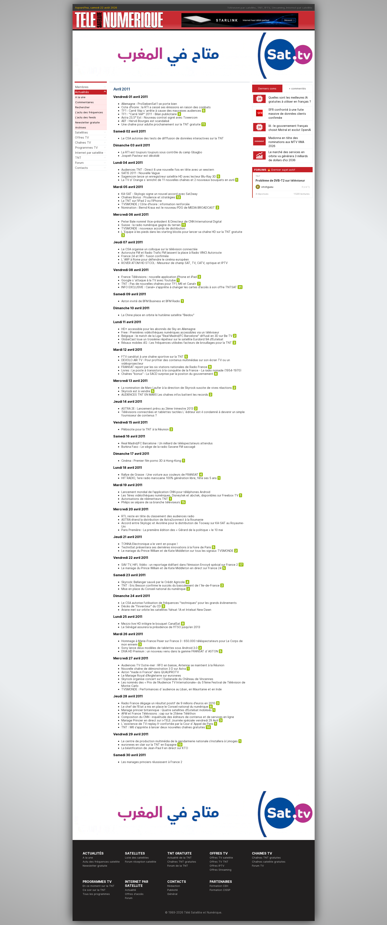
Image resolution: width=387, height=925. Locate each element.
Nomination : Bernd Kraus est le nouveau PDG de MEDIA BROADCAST (168, 207)
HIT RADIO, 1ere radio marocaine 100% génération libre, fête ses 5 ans (169, 478)
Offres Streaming (220, 869)
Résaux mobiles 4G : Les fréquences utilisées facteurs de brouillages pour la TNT (176, 342)
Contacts (81, 168)
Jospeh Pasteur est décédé (140, 155)
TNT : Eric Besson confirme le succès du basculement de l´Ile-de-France (170, 585)
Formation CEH (219, 885)
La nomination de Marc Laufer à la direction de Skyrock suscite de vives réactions (176, 387)
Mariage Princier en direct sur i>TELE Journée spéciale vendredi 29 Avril (169, 720)
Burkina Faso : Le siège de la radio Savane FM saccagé (158, 446)
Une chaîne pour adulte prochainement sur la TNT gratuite (161, 124)
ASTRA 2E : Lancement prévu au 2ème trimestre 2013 (157, 408)
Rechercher (82, 107)
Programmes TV (86, 147)
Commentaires (84, 102)
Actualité (130, 889)
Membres (81, 87)
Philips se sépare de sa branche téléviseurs (150, 502)
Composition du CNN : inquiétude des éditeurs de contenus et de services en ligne (177, 717)
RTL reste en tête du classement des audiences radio (157, 516)
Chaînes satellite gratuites (268, 861)
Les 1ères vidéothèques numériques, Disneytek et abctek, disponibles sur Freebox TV (179, 495)
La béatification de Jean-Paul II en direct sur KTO (154, 748)
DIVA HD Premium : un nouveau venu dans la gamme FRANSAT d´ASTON (169, 651)
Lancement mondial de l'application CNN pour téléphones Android (165, 492)
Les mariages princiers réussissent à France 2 (151, 762)
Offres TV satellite (221, 857)
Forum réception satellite (140, 861)
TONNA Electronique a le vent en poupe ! (149, 544)
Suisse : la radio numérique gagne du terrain (151, 225)
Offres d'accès (134, 894)
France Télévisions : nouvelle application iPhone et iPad (159, 277)
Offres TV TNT (219, 861)
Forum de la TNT (177, 865)
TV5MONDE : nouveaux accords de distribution (153, 228)
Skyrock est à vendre (135, 391)
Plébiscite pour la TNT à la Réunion (145, 429)
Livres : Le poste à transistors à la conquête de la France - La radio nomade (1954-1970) (181, 370)
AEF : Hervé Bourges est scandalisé (145, 121)
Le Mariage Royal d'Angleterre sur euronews (151, 675)
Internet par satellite (299, 7)
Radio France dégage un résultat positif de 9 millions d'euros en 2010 (168, 703)
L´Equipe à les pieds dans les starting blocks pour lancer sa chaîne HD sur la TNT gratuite (181, 231)
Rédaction (173, 885)
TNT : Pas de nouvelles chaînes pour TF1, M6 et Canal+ (158, 283)
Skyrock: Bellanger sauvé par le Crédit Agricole (153, 582)
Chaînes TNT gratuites (181, 861)
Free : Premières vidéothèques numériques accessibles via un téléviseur (170, 332)
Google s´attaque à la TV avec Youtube (148, 280)
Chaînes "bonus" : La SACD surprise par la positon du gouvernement (167, 373)
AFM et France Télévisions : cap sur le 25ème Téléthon (158, 713)
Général (172, 894)
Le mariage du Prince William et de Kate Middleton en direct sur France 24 (171, 568)
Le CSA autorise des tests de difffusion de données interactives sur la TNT (172, 138)
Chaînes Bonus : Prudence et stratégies (148, 197)
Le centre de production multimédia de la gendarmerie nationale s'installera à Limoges (179, 741)
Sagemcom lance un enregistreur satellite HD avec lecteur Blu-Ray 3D (168, 176)
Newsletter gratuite (87, 122)
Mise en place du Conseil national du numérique (153, 589)
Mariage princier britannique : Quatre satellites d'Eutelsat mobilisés (166, 710)
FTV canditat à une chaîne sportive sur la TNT (152, 356)
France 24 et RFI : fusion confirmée (145, 256)
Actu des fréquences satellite (101, 861)
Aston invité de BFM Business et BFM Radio (150, 301)
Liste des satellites (137, 857)
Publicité (172, 889)
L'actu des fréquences (89, 112)
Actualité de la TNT (179, 857)
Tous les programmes (96, 894)
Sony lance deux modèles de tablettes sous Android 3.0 (159, 648)
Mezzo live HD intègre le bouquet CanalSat (150, 623)
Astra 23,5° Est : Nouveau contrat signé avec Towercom (159, 117)
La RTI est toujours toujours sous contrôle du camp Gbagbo (161, 152)
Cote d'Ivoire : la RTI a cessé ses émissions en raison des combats (166, 107)
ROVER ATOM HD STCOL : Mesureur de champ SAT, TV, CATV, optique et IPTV (174, 263)
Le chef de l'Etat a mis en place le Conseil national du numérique (164, 706)
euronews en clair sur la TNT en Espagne (149, 744)
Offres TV (82, 137)
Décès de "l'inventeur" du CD (141, 606)
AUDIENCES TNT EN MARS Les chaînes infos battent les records (164, 394)
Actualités (82, 92)
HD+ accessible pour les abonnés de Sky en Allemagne (158, 329)
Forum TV (258, 865)
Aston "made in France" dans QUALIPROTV (150, 672)
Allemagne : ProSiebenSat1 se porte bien (149, 103)
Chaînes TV (83, 142)
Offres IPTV (217, 865)
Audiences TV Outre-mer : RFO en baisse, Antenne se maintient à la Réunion (172, 665)
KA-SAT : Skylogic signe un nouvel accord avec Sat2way (159, 194)
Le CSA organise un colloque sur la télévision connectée (159, 249)
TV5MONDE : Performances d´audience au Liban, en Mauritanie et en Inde (171, 689)
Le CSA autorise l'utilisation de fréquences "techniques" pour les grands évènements (179, 602)
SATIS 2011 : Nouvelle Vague (140, 173)
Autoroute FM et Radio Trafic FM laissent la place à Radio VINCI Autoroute (171, 252)
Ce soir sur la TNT (94, 889)
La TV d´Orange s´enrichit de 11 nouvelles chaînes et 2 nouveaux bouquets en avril (177, 180)
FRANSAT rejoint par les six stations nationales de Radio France (164, 367)
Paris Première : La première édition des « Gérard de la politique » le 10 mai (172, 530)
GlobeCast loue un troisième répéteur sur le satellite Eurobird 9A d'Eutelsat (172, 339)
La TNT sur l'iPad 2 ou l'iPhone (141, 200)
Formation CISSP (220, 889)
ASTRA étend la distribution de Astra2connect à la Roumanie (162, 519)
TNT (260, 7)
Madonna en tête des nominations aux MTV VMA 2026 (286, 141)
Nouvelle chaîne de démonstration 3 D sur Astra (153, 668)
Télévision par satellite (241, 7)
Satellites (81, 132)
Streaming (278, 7)
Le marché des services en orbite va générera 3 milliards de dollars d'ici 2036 (288, 156)
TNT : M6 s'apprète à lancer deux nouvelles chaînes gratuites (163, 727)
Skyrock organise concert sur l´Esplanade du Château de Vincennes (167, 679)
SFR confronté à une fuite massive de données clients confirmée (287, 113)
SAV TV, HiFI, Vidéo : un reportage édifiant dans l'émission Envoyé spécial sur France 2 (179, 564)
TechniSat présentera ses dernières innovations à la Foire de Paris (166, 547)
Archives (80, 127)
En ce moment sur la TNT (98, 885)
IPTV (267, 7)
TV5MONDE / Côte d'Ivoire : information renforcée (155, 204)
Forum (79, 163)
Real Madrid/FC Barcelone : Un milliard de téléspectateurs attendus (167, 443)
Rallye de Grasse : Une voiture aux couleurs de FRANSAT (159, 474)
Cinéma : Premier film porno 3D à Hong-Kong (151, 460)
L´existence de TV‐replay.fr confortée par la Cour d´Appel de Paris (167, 723)
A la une (80, 97)
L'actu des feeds (85, 117)
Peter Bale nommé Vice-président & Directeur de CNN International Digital (171, 221)
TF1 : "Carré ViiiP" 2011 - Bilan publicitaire (149, 114)
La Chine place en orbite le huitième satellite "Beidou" (157, 315)
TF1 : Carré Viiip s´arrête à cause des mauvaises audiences (161, 110)
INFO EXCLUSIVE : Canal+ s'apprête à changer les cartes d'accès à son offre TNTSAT (179, 287)
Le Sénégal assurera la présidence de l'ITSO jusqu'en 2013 (160, 627)
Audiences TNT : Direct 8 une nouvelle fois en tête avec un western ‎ (168, 169)
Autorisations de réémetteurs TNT (144, 498)
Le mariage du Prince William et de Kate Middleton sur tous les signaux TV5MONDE (177, 550)
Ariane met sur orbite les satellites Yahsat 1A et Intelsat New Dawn (166, 609)
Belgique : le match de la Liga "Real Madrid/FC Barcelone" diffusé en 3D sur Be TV (176, 335)
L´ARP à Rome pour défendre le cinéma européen (155, 259)
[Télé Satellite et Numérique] (119, 20)
